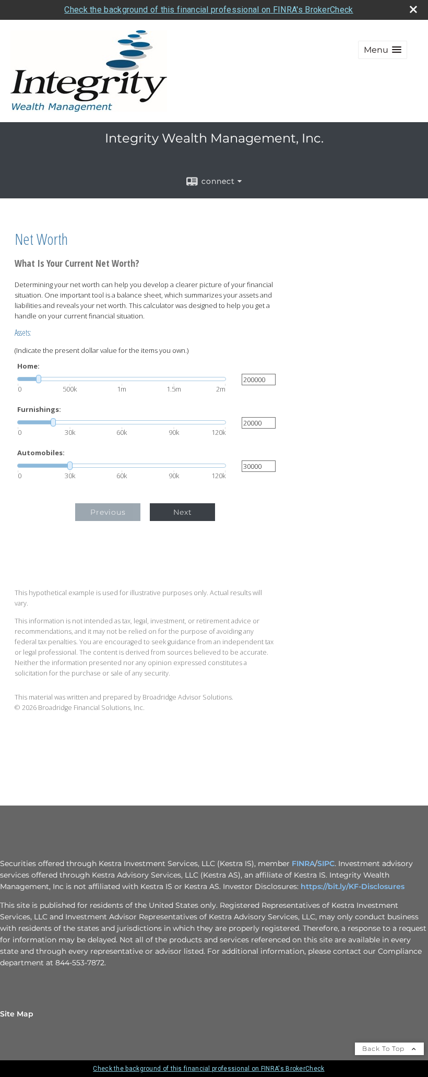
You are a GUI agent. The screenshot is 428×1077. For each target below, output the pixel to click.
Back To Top (384, 1048)
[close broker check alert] (413, 9)
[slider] (121, 379)
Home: (28, 366)
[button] (382, 50)
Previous (108, 512)
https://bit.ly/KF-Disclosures (353, 886)
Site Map (16, 1014)
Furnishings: (39, 409)
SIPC (326, 863)
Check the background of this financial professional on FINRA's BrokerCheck (208, 10)
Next (182, 512)
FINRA (303, 863)
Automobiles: (41, 452)
